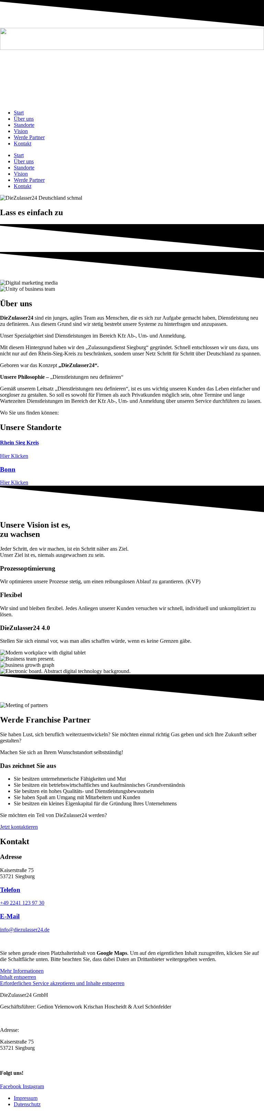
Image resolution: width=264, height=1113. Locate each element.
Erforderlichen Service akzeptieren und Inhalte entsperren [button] (62, 983)
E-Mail (10, 916)
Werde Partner (29, 137)
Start (19, 112)
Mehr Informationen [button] (22, 971)
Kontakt (22, 143)
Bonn (7, 469)
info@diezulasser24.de (25, 930)
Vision (21, 131)
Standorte (24, 125)
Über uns (24, 119)
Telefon (10, 889)
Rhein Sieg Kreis (19, 442)
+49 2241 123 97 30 (22, 903)
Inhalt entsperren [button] (18, 977)
